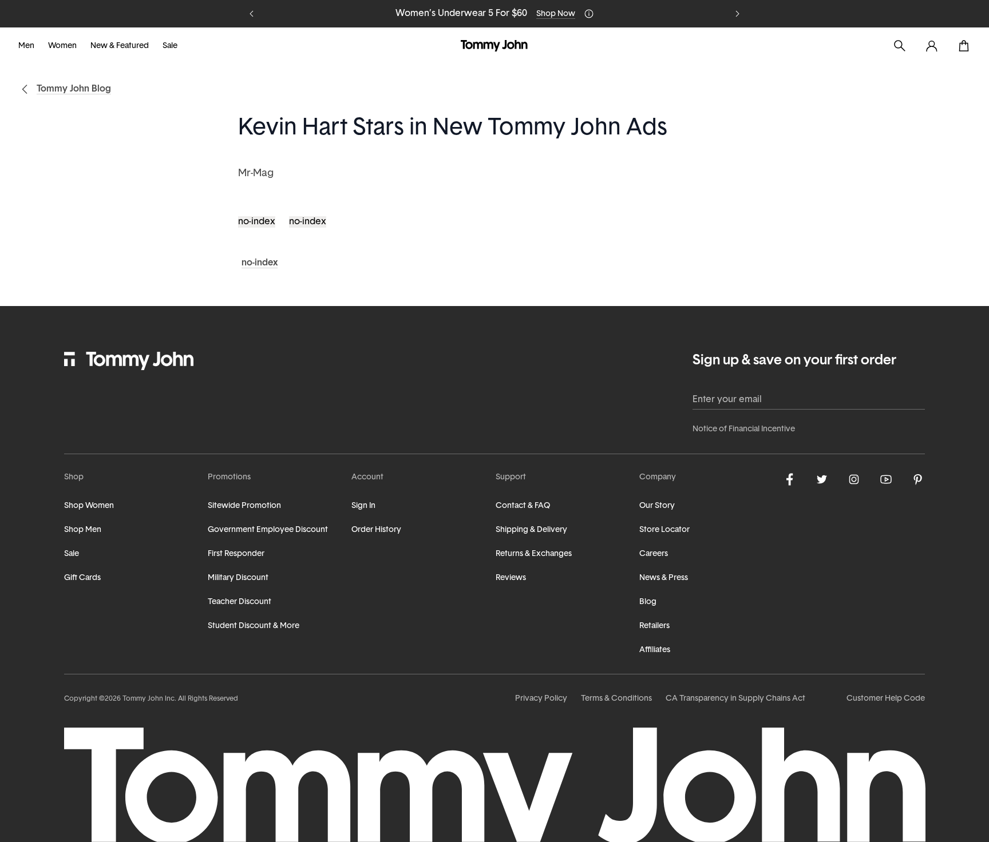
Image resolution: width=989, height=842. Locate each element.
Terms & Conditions (616, 698)
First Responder (236, 554)
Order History (376, 530)
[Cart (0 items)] (964, 46)
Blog (647, 602)
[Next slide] (737, 13)
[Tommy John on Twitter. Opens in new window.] (822, 479)
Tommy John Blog (74, 89)
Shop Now (555, 14)
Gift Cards (82, 578)
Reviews (511, 578)
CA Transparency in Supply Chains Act (735, 698)
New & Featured (119, 46)
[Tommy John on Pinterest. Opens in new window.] (918, 479)
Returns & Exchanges (534, 554)
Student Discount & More (253, 626)
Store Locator (664, 530)
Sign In (363, 506)
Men (26, 46)
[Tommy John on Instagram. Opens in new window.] (854, 479)
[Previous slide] (251, 13)
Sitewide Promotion (244, 506)
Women (62, 46)
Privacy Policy (541, 698)
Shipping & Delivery (531, 530)
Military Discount (238, 578)
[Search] (900, 46)
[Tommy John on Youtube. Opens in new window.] (886, 479)
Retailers (654, 626)
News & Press (663, 578)
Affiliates (654, 650)
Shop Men (82, 530)
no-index (256, 222)
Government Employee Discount (268, 530)
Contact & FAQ (523, 506)
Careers (653, 554)
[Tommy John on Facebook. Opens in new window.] (790, 479)
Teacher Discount (239, 602)
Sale (170, 46)
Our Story (657, 506)
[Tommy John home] (494, 45)
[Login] (932, 46)
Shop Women (89, 506)
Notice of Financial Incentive (744, 429)
